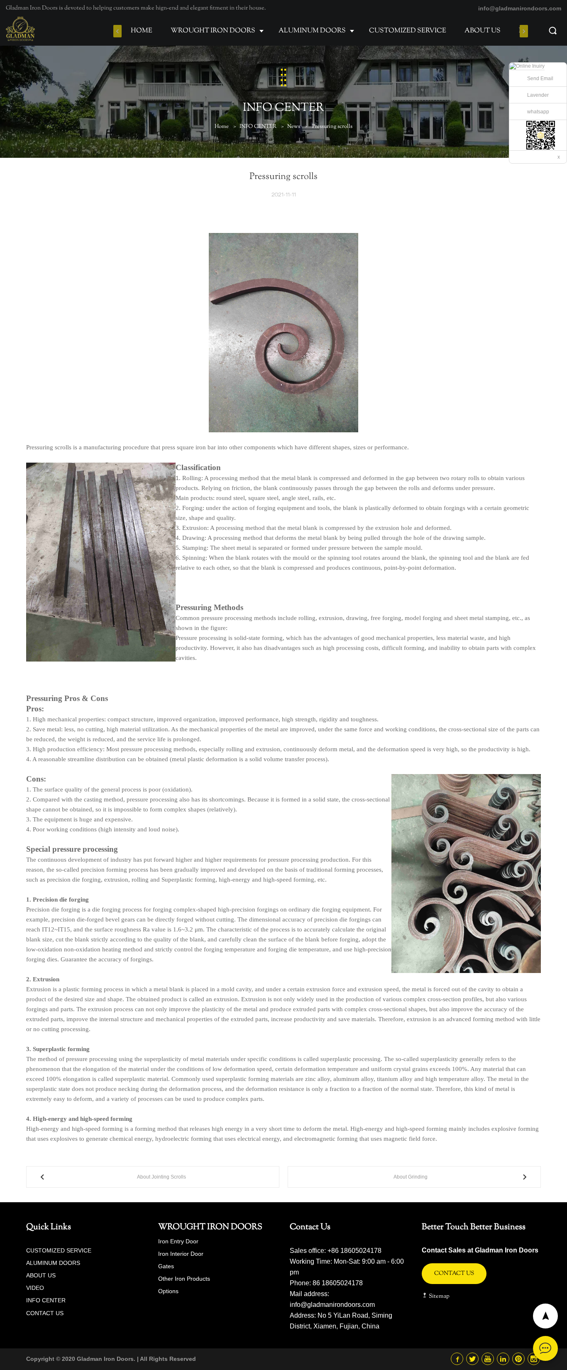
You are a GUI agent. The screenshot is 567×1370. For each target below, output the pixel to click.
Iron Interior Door (180, 1253)
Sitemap (439, 1296)
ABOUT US (482, 31)
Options (168, 1291)
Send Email (540, 78)
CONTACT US (45, 1313)
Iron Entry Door (178, 1241)
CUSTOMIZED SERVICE (407, 31)
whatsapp (538, 112)
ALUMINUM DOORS (312, 31)
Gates (166, 1266)
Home (222, 126)
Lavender (538, 95)
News (293, 126)
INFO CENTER (258, 126)
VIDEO (35, 1287)
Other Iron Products (184, 1278)
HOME (141, 31)
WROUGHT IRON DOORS (213, 31)
